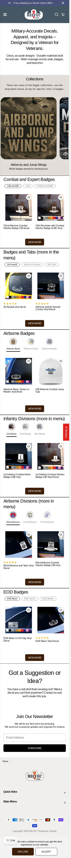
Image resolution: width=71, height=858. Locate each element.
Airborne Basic (13, 349)
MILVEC (33, 831)
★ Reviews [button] (66, 432)
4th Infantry (39, 434)
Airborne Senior (31, 349)
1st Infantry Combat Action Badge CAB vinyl (17, 475)
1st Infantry (11, 434)
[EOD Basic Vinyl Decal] (51, 620)
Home (5, 761)
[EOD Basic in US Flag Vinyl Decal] (18, 620)
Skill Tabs (51, 264)
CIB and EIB (13, 186)
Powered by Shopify (47, 831)
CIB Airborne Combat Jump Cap (50, 390)
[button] (5, 14)
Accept (46, 851)
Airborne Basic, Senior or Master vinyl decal (16, 390)
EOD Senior (30, 598)
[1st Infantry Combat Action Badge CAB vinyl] (18, 456)
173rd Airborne (47, 522)
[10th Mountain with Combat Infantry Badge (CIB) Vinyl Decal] (51, 207)
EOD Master (48, 598)
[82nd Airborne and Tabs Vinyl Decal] (18, 544)
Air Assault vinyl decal (14, 307)
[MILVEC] (34, 14)
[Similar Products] (28, 197)
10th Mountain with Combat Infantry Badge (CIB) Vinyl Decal (50, 226)
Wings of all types (32, 264)
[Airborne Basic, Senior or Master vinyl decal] (18, 371)
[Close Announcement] (63, 3)
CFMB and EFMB (45, 186)
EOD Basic (12, 598)
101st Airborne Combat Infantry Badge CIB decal (16, 226)
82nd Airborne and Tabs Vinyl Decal (18, 566)
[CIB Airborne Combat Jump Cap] (51, 371)
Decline (23, 851)
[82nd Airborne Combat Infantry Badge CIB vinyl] (51, 544)
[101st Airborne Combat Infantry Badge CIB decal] (18, 207)
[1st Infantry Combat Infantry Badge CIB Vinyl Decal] (51, 456)
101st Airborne (30, 522)
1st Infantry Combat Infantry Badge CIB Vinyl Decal (50, 475)
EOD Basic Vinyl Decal (47, 641)
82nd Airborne (13, 522)
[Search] (56, 14)
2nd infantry (25, 434)
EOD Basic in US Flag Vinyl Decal (17, 639)
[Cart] (63, 14)
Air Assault (12, 264)
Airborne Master (49, 349)
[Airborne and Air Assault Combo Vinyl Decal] (51, 286)
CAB (28, 186)
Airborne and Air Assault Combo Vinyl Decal (48, 308)
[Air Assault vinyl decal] (18, 286)
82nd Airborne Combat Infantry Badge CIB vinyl (48, 563)
